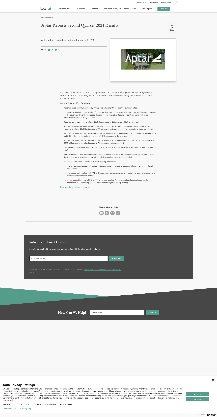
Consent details (9, 409)
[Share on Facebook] (56, 50)
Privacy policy (25, 409)
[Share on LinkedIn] (49, 50)
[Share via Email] (59, 50)
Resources (154, 2)
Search (152, 312)
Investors (171, 2)
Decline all (198, 399)
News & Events (142, 2)
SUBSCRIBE (117, 258)
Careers (163, 2)
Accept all (198, 394)
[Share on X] (52, 50)
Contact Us (164, 8)
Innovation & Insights (112, 9)
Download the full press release (75, 187)
